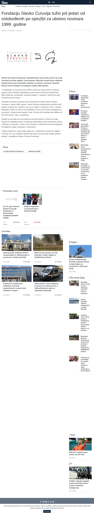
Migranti (49, 6)
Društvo (25, 6)
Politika (18, 6)
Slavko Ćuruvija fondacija (14, 151)
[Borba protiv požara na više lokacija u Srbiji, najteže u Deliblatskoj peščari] (48, 242)
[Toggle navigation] (90, 2)
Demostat (56, 6)
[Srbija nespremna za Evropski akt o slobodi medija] (32, 199)
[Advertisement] (32, 173)
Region (38, 6)
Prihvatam (47, 511)
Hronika (31, 6)
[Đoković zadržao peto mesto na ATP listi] (80, 444)
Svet (43, 6)
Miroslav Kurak (34, 151)
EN (53, 2)
